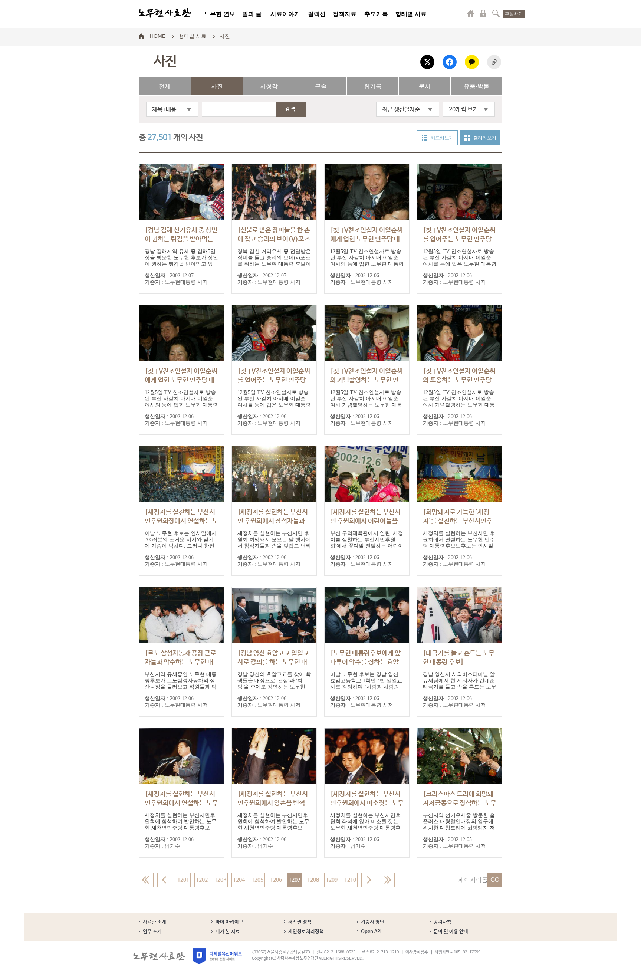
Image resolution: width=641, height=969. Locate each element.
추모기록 (376, 14)
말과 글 (252, 14)
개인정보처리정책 (306, 931)
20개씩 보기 (463, 109)
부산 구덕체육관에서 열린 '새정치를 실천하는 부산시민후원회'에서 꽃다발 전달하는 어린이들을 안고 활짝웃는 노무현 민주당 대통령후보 (367, 546)
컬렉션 (317, 14)
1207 (294, 880)
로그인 (483, 13)
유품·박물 (476, 86)
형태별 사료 (411, 14)
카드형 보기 (442, 138)
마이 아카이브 (229, 922)
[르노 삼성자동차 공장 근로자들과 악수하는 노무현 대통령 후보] (180, 662)
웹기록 (373, 86)
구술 (321, 86)
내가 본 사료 (228, 931)
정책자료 (344, 14)
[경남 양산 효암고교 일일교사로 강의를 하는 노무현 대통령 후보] (273, 662)
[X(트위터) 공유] (427, 62)
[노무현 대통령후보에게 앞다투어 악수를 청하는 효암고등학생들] (365, 662)
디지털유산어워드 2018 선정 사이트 (217, 956)
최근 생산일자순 (401, 109)
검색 (496, 13)
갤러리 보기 (484, 138)
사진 (225, 35)
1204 (239, 880)
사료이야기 (285, 14)
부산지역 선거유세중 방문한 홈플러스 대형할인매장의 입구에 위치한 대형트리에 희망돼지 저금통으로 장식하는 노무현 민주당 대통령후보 (459, 827)
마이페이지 (470, 13)
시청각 (269, 86)
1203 (220, 880)
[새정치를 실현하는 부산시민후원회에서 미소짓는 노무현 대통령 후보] (367, 803)
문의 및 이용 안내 (451, 931)
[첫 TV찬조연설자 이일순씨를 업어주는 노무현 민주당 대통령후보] (459, 239)
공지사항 (442, 922)
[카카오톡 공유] (472, 62)
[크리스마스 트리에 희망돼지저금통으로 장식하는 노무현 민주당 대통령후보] (459, 803)
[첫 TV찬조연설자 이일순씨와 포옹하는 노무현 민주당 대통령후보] (459, 380)
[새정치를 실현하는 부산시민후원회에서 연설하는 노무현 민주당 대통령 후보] (181, 803)
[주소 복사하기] (494, 62)
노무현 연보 (219, 14)
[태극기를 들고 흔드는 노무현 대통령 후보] (458, 658)
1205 (257, 880)
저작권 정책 (300, 922)
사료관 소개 (154, 922)
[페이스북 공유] (450, 62)
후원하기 (514, 13)
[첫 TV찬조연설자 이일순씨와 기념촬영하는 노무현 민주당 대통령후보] (366, 380)
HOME (157, 35)
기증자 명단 (372, 922)
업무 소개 (152, 931)
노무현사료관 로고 (165, 13)
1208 (313, 880)
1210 (350, 880)
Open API (371, 931)
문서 (425, 86)
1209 (332, 880)
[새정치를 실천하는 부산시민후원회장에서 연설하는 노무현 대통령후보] (181, 521)
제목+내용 (164, 109)
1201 (183, 880)
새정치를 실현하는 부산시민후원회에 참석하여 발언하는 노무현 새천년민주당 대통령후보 (181, 821)
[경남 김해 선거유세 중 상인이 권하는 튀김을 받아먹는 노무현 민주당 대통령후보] (181, 239)
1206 (276, 880)
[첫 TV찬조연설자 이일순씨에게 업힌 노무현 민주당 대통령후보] (366, 239)
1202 (202, 880)
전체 (165, 86)
